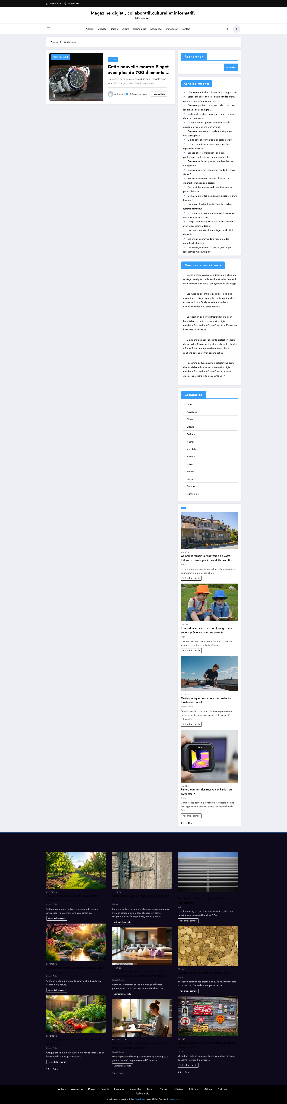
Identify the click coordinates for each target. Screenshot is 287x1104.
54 (54, 1069)
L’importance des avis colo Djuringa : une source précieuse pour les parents (207, 630)
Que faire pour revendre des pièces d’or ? (204, 972)
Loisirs (125, 29)
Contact (185, 29)
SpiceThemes (175, 1098)
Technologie (139, 29)
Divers (113, 59)
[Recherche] (227, 29)
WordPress (140, 1098)
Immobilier (171, 29)
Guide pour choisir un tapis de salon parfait (210, 139)
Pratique (191, 486)
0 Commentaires (138, 94)
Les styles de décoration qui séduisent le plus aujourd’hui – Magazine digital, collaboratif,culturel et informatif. (209, 298)
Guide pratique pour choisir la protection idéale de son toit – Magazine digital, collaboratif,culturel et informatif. (210, 344)
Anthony (118, 94)
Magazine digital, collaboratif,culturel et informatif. (143, 13)
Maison (114, 29)
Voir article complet (191, 578)
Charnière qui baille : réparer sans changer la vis (212, 92)
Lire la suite (159, 93)
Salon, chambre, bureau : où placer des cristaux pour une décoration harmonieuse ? (139, 973)
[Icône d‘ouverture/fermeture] (48, 29)
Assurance (156, 29)
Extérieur (191, 434)
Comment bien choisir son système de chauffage (211, 283)
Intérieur (191, 456)
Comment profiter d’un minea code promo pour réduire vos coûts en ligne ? (142, 1045)
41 (189, 823)
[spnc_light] (237, 29)
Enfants (190, 427)
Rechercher (194, 56)
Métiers (190, 479)
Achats (102, 29)
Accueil (90, 29)
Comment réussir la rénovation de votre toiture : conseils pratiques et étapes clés (206, 558)
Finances (191, 441)
